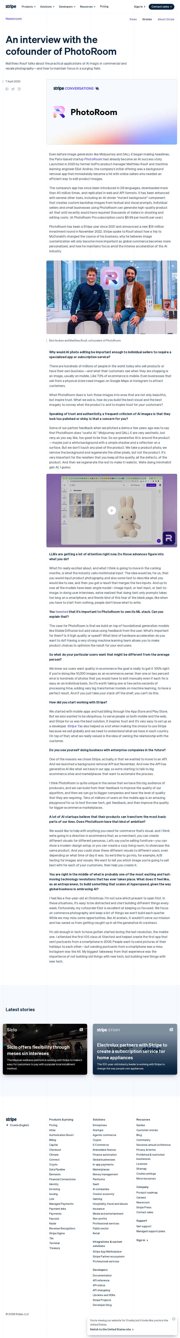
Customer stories (147, 1130)
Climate (54, 1154)
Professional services (106, 1223)
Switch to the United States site (110, 1329)
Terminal (54, 1243)
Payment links (57, 1208)
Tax (51, 1238)
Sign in (138, 6)
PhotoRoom (93, 159)
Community (143, 1140)
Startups (98, 1130)
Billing (52, 1140)
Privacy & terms (146, 1149)
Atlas (52, 1130)
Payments (55, 1213)
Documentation (102, 1275)
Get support (143, 1226)
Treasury (54, 1248)
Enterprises (100, 1125)
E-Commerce (101, 1144)
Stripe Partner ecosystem (108, 1256)
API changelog (101, 1290)
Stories (147, 19)
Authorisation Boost (61, 1135)
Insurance (99, 1208)
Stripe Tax (75, 726)
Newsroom (14, 19)
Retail (96, 1233)
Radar (52, 1223)
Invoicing (54, 1189)
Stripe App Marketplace (107, 1251)
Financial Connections (62, 1179)
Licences (141, 1163)
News (133, 19)
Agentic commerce (104, 1135)
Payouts (54, 1218)
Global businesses (104, 1159)
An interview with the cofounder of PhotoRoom (61, 45)
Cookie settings (146, 1173)
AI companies (101, 1189)
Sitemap (141, 1168)
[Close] (173, 1319)
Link (51, 1199)
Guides (140, 1125)
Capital (53, 1144)
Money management (105, 1174)
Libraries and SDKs (104, 1295)
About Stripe (166, 19)
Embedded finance (104, 1149)
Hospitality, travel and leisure (110, 1203)
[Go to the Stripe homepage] (10, 1119)
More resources (146, 1178)
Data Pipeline (57, 1169)
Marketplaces (101, 1169)
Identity (54, 1184)
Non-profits (100, 1218)
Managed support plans (150, 1231)
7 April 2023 (13, 81)
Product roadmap (147, 1192)
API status (99, 1285)
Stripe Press (143, 1207)
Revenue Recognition (62, 1228)
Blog (139, 1135)
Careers (141, 1197)
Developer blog (102, 1305)
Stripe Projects (102, 1300)
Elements (55, 1174)
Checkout (55, 1149)
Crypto (53, 1164)
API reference (101, 1280)
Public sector (101, 1228)
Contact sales (160, 6)
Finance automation (105, 1154)
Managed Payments (61, 1203)
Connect (54, 1159)
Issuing (53, 1194)
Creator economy (103, 1194)
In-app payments (103, 1164)
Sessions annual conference (153, 1144)
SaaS (96, 1184)
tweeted (62, 611)
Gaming (97, 1199)
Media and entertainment (108, 1213)
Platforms (99, 1179)
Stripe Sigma (57, 1233)
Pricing (104, 6)
